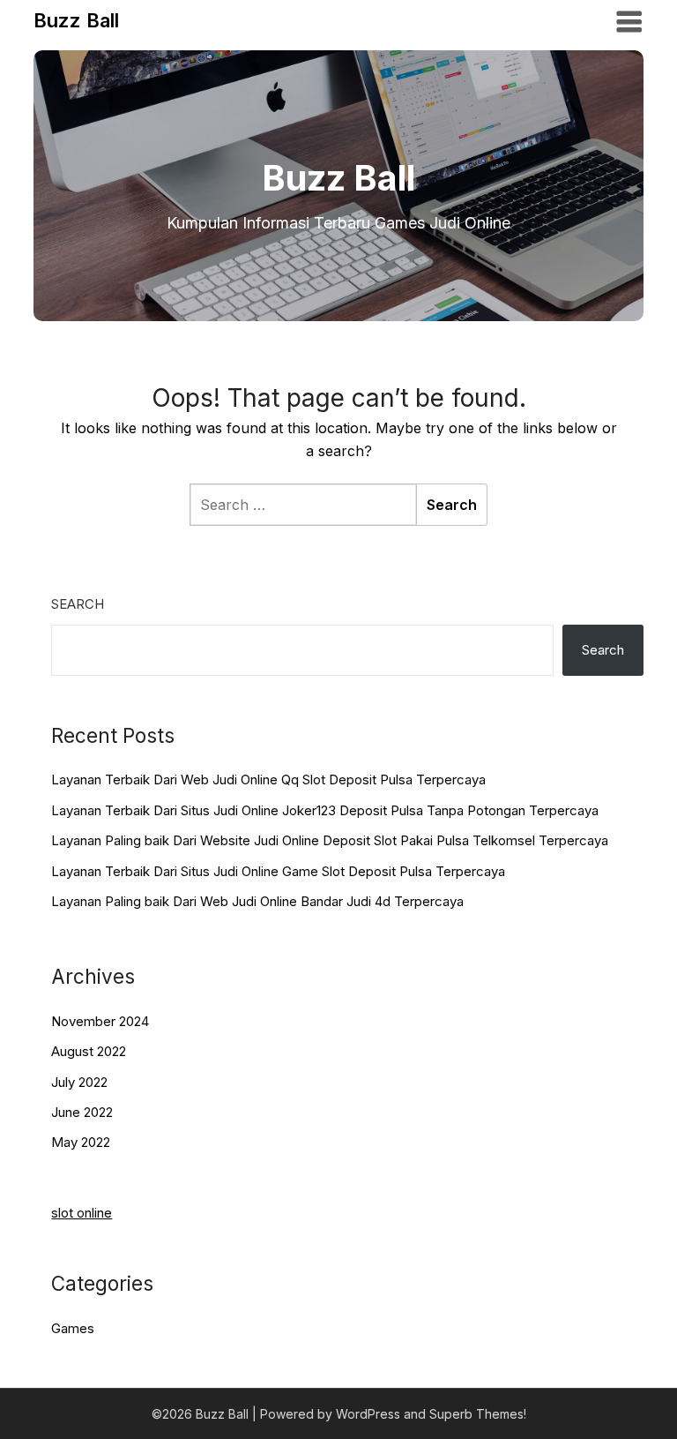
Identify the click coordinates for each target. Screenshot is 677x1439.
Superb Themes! (477, 1413)
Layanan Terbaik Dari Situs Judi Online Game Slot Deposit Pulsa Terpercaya (278, 871)
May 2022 (80, 1142)
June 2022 (82, 1112)
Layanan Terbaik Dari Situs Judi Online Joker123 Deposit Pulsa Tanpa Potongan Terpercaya (325, 810)
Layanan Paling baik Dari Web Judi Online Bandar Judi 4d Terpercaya (257, 901)
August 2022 (88, 1051)
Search (77, 604)
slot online (81, 1212)
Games (72, 1328)
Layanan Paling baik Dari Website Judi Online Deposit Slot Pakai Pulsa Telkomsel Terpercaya (329, 840)
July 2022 (79, 1082)
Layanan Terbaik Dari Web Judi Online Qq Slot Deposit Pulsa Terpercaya (268, 779)
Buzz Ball (76, 20)
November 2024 (100, 1021)
